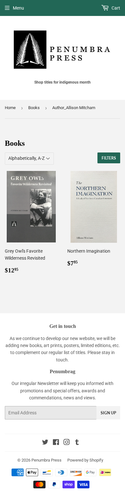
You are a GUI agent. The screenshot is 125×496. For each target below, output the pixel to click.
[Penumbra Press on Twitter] (45, 443)
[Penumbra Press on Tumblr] (77, 443)
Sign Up (108, 413)
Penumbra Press (46, 460)
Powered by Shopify (85, 460)
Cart (115, 8)
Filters (109, 158)
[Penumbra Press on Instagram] (66, 443)
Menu (18, 8)
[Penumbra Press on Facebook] (56, 443)
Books (34, 107)
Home (10, 107)
